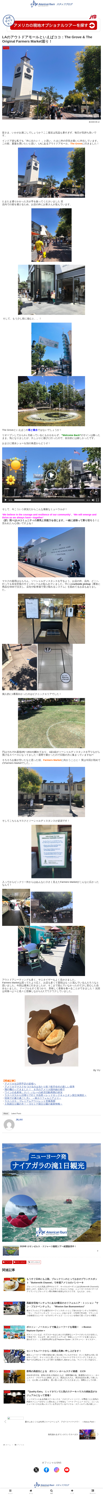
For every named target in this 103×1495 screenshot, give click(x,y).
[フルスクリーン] (97, 500)
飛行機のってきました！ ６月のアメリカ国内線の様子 (35, 1089)
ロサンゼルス (21, 1262)
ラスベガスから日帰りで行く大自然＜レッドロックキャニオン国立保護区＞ (46, 1095)
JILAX (19, 1119)
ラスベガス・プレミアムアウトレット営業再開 (30, 1101)
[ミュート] (93, 500)
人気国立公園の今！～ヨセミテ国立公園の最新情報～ (33, 1104)
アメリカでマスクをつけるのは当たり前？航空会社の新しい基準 (40, 1086)
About (5, 1113)
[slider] (49, 500)
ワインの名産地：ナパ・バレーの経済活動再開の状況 (33, 1092)
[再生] (5, 500)
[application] (51, 475)
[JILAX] (9, 1124)
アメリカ (8, 1262)
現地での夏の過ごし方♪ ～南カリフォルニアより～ (33, 1098)
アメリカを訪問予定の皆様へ (20, 1083)
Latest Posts (16, 1113)
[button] (51, 475)
